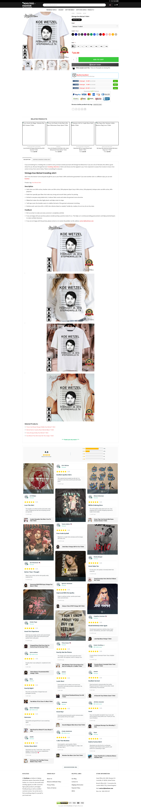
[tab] (27, 159)
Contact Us (75, 782)
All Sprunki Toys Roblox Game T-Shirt (104, 695)
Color (73, 31)
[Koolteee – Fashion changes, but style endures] (29, 5)
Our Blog (74, 778)
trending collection (53, 167)
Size (73, 42)
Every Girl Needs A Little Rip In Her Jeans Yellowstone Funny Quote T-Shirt (58, 148)
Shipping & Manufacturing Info (41, 159)
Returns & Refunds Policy (54, 782)
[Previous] (25, 35)
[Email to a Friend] (79, 109)
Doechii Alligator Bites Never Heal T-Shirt (73, 725)
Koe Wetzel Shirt (97, 104)
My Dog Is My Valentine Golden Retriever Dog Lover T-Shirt (107, 148)
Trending (78, 13)
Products (91, 10)
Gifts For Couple (81, 10)
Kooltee (27, 179)
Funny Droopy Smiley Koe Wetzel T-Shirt (37, 433)
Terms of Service (51, 788)
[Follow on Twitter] (112, 1)
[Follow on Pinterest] (116, 1)
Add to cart (98, 59)
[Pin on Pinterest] (82, 109)
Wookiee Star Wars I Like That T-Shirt (72, 755)
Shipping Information (77, 785)
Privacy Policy (51, 785)
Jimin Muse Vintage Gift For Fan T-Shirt (73, 546)
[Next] (66, 35)
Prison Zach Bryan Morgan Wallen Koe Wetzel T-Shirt (40, 427)
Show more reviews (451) (70, 767)
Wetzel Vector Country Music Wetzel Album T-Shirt (40, 430)
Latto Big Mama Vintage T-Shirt (102, 638)
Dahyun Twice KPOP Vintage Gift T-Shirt (73, 606)
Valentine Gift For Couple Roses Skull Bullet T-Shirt (82, 148)
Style (73, 23)
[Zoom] (24, 57)
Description (27, 159)
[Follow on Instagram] (111, 1)
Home (73, 13)
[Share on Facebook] (73, 109)
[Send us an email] (114, 1)
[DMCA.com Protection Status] (62, 803)
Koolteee (26, 778)
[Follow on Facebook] (109, 1)
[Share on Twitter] (76, 109)
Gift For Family (69, 10)
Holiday (61, 10)
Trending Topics (51, 10)
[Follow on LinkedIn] (117, 1)
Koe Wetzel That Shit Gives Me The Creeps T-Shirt (40, 436)
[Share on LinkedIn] (85, 109)
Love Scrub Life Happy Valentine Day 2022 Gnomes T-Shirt (33, 148)
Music (84, 13)
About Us (49, 778)
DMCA (73, 791)
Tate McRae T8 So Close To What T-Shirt (41, 701)
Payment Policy (76, 788)
